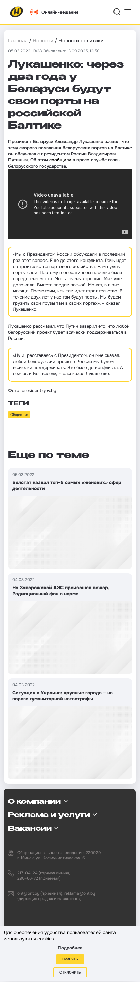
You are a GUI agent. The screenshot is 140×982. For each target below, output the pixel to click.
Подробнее (70, 948)
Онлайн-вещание (59, 12)
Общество (19, 414)
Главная (18, 40)
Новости (43, 40)
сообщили (61, 160)
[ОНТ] (16, 12)
